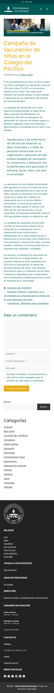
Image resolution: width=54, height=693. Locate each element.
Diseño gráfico (11, 444)
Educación (9, 448)
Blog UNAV (9, 431)
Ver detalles (8, 584)
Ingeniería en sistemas (15, 465)
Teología (8, 487)
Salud (7, 478)
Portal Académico (10, 553)
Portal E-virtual (9, 550)
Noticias (8, 470)
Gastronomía (10, 461)
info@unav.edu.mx (11, 663)
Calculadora (8, 544)
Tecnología (9, 483)
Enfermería (9, 453)
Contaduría (9, 440)
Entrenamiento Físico (14, 457)
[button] (41, 9)
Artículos (8, 427)
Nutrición (8, 474)
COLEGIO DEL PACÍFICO (19, 288)
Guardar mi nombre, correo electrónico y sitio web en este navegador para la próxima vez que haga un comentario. (27, 377)
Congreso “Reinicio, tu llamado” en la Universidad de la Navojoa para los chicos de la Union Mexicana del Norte (26, 296)
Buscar (7, 402)
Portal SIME (8, 557)
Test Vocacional (10, 547)
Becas (6, 540)
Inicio (6, 537)
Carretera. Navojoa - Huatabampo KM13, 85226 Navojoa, (26, 598)
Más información (10, 570)
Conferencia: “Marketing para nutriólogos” (28, 303)
